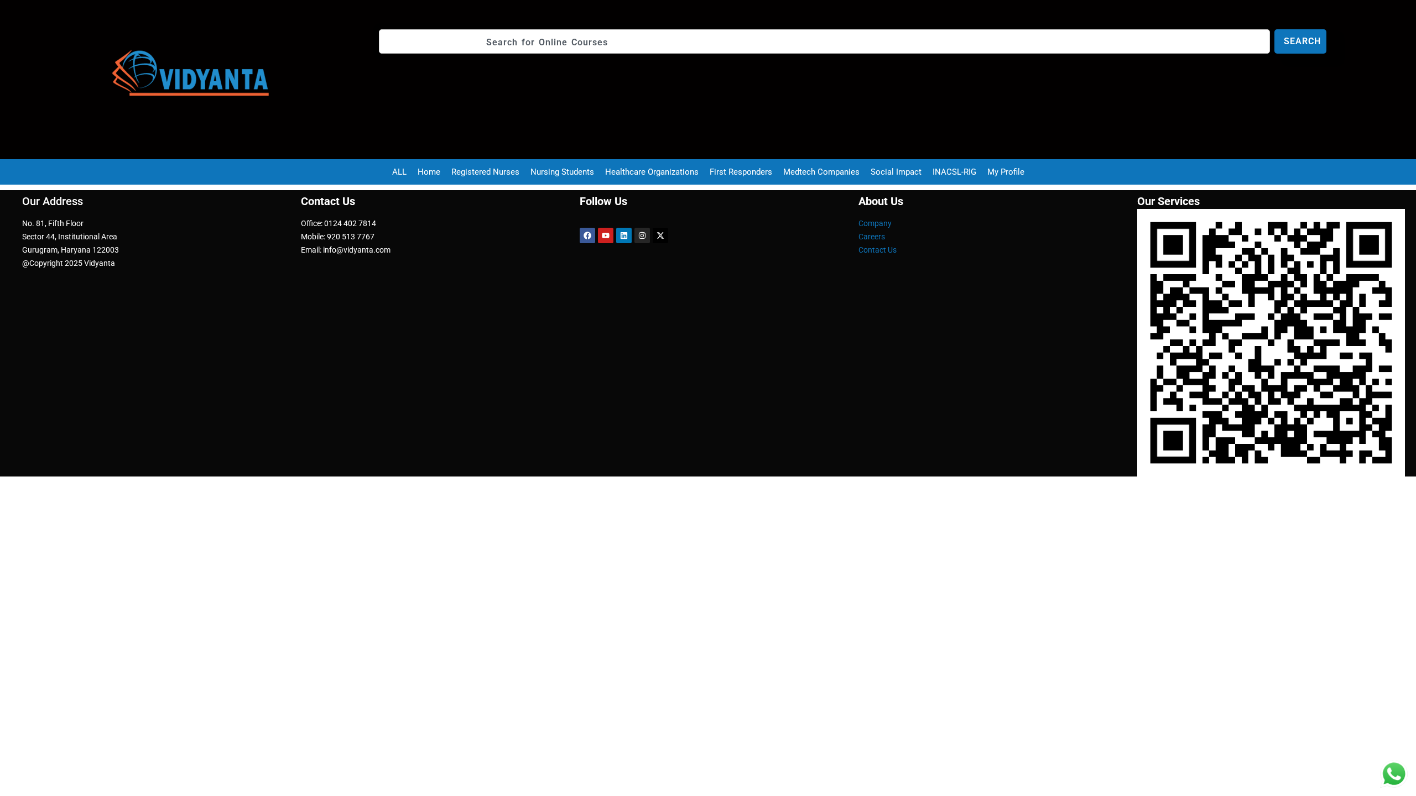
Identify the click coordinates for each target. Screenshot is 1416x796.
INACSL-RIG (954, 172)
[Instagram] (642, 235)
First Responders (741, 172)
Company (875, 223)
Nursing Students (562, 172)
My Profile (1005, 172)
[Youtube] (605, 235)
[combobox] (824, 41)
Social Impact (896, 172)
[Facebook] (587, 235)
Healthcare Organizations (652, 172)
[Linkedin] (624, 235)
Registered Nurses (485, 172)
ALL (399, 172)
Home (429, 172)
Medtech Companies (821, 172)
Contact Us (877, 249)
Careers (871, 236)
